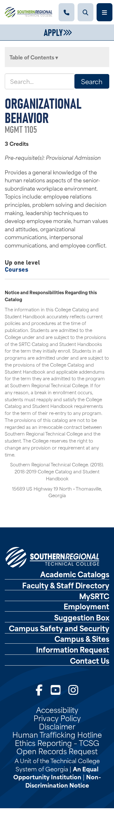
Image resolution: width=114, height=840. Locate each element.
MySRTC (94, 596)
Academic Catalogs (74, 574)
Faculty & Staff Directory (65, 585)
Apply (53, 32)
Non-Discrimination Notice (63, 780)
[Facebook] (39, 689)
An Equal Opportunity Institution (56, 773)
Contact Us (89, 660)
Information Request (72, 649)
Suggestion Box (81, 617)
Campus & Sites (81, 638)
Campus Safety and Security (59, 628)
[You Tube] (56, 689)
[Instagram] (73, 689)
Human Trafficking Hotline (57, 734)
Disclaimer (57, 726)
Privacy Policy (57, 718)
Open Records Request (57, 751)
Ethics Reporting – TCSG (57, 742)
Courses (16, 269)
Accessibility (57, 709)
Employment (86, 606)
